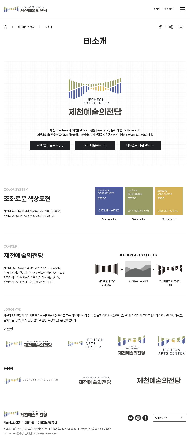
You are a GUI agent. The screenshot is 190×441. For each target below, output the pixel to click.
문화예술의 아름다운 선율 (169, 283)
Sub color (139, 219)
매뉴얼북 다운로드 (138, 145)
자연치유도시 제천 (138, 281)
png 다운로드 (93, 145)
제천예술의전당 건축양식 (106, 283)
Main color (109, 219)
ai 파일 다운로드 (48, 145)
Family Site (161, 417)
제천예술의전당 (12, 422)
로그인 (156, 9)
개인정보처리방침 (47, 422)
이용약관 (29, 422)
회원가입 (168, 9)
